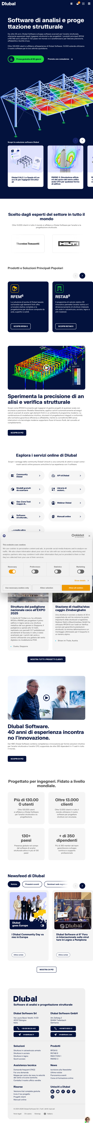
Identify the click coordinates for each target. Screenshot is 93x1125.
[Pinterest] (68, 1092)
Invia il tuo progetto (22, 1094)
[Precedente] (75, 141)
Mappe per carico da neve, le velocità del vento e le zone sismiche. (29, 1076)
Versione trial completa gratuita (27, 1091)
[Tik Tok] (74, 1092)
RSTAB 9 (54, 1053)
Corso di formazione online (61, 1078)
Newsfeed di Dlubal (26, 876)
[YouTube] (58, 1092)
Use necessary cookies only (17, 588)
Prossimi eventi (32, 884)
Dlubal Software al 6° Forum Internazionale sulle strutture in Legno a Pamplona (72, 937)
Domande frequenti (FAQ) (24, 1070)
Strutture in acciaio (22, 1053)
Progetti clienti (20, 1097)
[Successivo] (82, 141)
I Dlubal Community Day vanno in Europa (28, 936)
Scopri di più (17, 433)
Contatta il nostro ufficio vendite (27, 1080)
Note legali (17, 1114)
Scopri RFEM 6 (21, 326)
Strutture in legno (21, 1056)
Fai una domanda (21, 1072)
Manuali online (20, 1100)
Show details (79, 580)
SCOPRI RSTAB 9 (65, 326)
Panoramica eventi (58, 1075)
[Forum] (52, 1092)
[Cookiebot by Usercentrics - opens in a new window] (73, 536)
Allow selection (46, 588)
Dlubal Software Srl (25, 1013)
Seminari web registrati (57, 884)
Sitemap (38, 1114)
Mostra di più (47, 970)
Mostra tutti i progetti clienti (46, 659)
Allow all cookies (76, 588)
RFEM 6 (53, 1050)
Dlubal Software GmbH (64, 1013)
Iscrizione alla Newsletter (60, 1070)
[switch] (35, 571)
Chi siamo (28, 1114)
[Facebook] (63, 1092)
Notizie (14, 884)
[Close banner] (89, 536)
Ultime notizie (18, 955)
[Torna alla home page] (8, 3)
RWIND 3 (54, 1059)
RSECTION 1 (55, 1056)
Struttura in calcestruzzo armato (27, 1050)
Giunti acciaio (19, 1059)
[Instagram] (52, 1097)
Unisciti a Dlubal (60, 1087)
